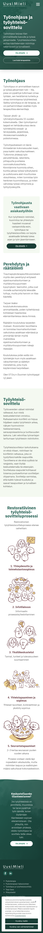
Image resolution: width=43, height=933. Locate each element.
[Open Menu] (38, 4)
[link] (14, 4)
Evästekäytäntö (20, 916)
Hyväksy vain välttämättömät (21, 927)
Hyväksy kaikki (21, 921)
